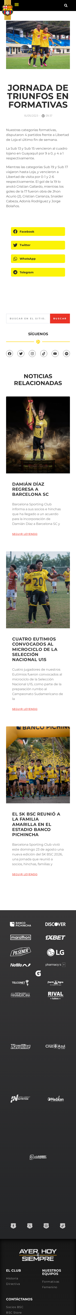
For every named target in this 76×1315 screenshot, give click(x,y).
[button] (16, 4)
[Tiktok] (43, 353)
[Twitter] (20, 353)
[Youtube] (55, 353)
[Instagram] (32, 353)
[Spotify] (66, 353)
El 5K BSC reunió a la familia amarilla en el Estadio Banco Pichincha (36, 824)
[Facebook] (9, 353)
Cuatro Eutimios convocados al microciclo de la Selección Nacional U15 (34, 649)
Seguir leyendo (24, 533)
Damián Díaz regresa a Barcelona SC (30, 489)
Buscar (60, 318)
